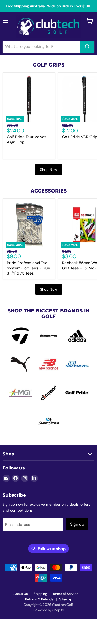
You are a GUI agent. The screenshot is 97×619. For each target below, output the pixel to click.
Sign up (77, 524)
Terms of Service (65, 594)
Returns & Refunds (39, 599)
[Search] (87, 47)
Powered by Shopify (48, 610)
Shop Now (48, 169)
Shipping (40, 594)
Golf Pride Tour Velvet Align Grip (26, 139)
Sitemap (65, 599)
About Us (20, 594)
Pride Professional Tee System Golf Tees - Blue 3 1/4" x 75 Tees (28, 268)
